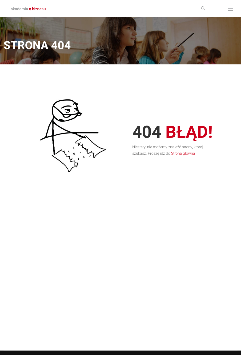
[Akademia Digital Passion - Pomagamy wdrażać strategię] (28, 8)
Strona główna (183, 153)
